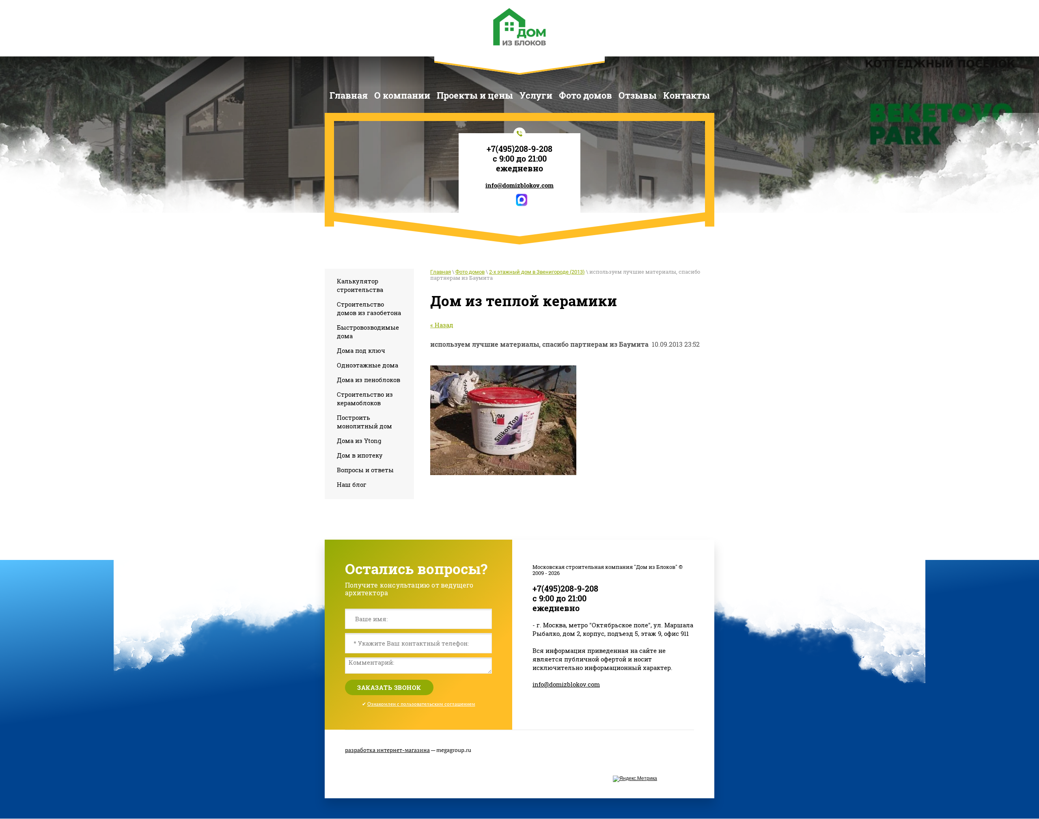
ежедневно (519, 168)
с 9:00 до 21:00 (520, 158)
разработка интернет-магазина (387, 750)
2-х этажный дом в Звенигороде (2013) (537, 272)
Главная (440, 272)
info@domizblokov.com (519, 185)
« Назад (441, 325)
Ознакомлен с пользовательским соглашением (421, 704)
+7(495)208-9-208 (519, 148)
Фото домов (470, 272)
